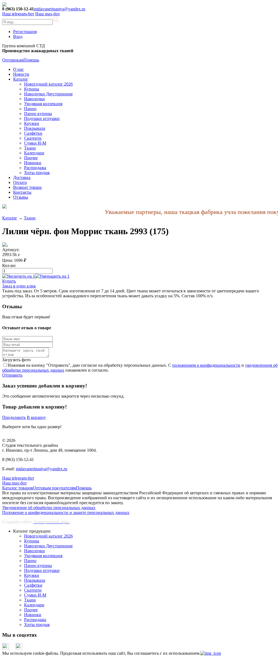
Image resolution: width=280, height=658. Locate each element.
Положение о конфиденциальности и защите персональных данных (65, 512)
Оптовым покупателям (54, 488)
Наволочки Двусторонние (48, 94)
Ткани (30, 148)
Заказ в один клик (19, 286)
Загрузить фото (16, 359)
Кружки (31, 123)
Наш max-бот (14, 483)
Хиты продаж (37, 172)
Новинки (32, 162)
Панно (30, 108)
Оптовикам (13, 60)
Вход (17, 36)
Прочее (31, 157)
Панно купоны (38, 113)
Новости (21, 74)
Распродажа (35, 167)
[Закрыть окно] (210, 653)
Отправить (12, 375)
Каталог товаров (17, 488)
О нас (18, 69)
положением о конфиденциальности (206, 365)
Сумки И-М (35, 143)
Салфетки (33, 133)
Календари (34, 153)
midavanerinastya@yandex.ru (59, 9)
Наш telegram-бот (18, 478)
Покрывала (34, 128)
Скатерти (33, 138)
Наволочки (34, 98)
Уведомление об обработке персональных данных (48, 507)
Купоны (31, 89)
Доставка (21, 177)
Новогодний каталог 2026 (48, 84)
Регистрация (25, 31)
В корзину (36, 417)
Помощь (31, 60)
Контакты (22, 192)
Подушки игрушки (42, 118)
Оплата (20, 182)
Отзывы (20, 197)
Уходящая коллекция (43, 103)
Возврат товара (27, 187)
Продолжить (14, 417)
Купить (9, 281)
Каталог (20, 79)
